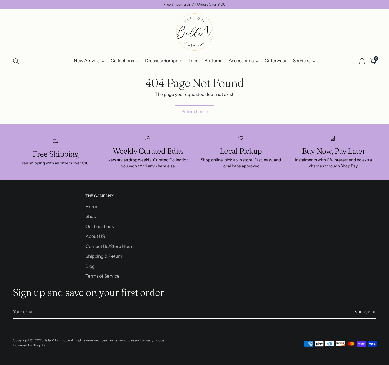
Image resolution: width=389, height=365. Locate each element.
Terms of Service (102, 276)
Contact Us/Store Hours (109, 246)
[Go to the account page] (362, 61)
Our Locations (99, 226)
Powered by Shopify (29, 345)
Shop (90, 216)
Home (91, 206)
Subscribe (365, 312)
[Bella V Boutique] (194, 32)
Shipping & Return (103, 256)
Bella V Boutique (56, 340)
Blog (90, 266)
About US (95, 236)
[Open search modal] (16, 61)
